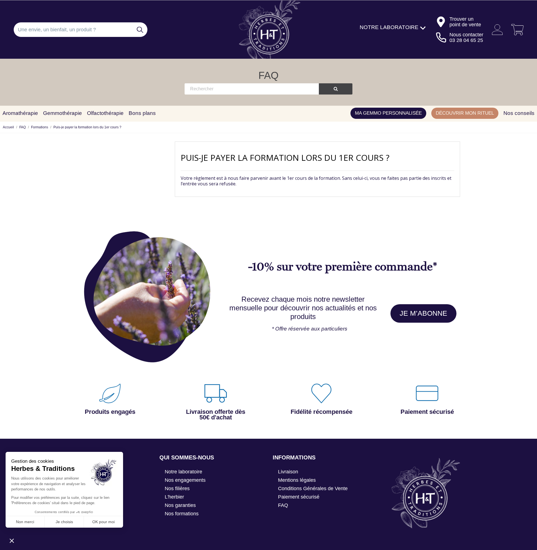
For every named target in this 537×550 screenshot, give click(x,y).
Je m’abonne (423, 313)
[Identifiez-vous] (495, 29)
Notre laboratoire (183, 472)
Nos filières (177, 488)
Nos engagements (185, 480)
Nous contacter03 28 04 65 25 (466, 37)
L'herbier (174, 497)
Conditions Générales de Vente (313, 488)
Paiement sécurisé (298, 497)
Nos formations (182, 513)
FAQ (268, 75)
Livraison (288, 472)
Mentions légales (297, 480)
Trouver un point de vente (465, 21)
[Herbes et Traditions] (268, 30)
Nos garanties (180, 505)
